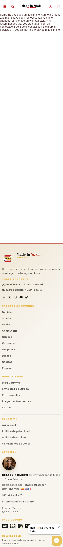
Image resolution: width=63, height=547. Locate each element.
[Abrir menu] (4, 6)
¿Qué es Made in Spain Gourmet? (23, 284)
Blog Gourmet (11, 382)
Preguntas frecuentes (16, 401)
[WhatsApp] (27, 297)
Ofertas (7, 361)
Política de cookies (14, 437)
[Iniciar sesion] (50, 6)
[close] (59, 527)
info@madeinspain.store (18, 501)
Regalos (7, 368)
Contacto (8, 407)
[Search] (12, 6)
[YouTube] (21, 297)
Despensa (8, 349)
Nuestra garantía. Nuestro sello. (22, 289)
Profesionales (11, 395)
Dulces (6, 355)
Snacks (6, 318)
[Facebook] (4, 297)
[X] (10, 297)
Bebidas (7, 312)
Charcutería (9, 330)
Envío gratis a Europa (15, 388)
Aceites (7, 324)
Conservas (8, 343)
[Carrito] (58, 6)
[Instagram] (15, 297)
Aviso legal (9, 425)
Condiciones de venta (16, 443)
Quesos (7, 336)
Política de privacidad (16, 431)
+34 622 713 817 (12, 494)
